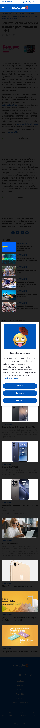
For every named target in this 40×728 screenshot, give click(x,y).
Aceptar (20, 386)
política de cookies (11, 378)
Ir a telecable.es (7, 2)
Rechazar (20, 400)
